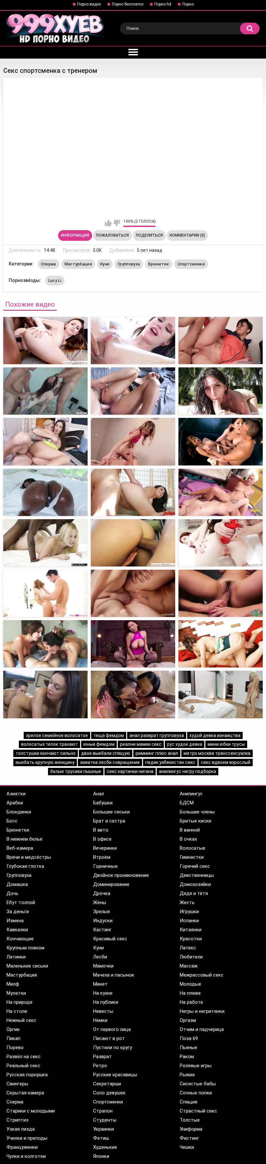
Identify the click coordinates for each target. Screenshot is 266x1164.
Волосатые (192, 848)
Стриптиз (17, 1120)
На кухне (103, 993)
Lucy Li (54, 280)
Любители (191, 957)
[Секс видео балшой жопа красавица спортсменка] (133, 391)
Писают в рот (109, 1038)
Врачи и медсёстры (28, 857)
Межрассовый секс (202, 975)
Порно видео (89, 4)
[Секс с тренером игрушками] (220, 542)
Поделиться (149, 235)
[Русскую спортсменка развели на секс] (45, 391)
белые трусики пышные (75, 771)
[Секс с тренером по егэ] (45, 492)
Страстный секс (198, 1111)
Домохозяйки (195, 884)
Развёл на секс (23, 1056)
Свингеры (17, 1084)
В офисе (102, 839)
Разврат (102, 1056)
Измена (15, 920)
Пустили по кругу (112, 1047)
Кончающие (20, 939)
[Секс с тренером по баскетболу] (133, 694)
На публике (105, 1002)
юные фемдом (99, 744)
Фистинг (189, 1138)
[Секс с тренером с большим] (133, 492)
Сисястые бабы (198, 1084)
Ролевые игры (196, 1066)
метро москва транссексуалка (217, 753)
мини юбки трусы (226, 744)
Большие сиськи (111, 812)
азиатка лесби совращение (110, 762)
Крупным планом (25, 948)
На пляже (190, 993)
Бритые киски (195, 821)
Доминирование (111, 884)
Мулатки (16, 993)
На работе (191, 1002)
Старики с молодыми (30, 1111)
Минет (100, 984)
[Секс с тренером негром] (45, 542)
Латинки (16, 957)
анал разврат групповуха (156, 735)
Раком (187, 1056)
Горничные (105, 866)
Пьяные (188, 1047)
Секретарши (107, 1084)
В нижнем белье (24, 839)
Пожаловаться (112, 235)
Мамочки (103, 966)
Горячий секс (195, 866)
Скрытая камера (25, 1093)
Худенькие (105, 1147)
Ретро (100, 1066)
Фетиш (101, 1138)
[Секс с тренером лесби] (220, 492)
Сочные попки (196, 1093)
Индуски (103, 920)
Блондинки (18, 812)
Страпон (103, 1111)
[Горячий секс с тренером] (45, 643)
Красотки (191, 939)
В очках (188, 839)
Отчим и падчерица (202, 1029)
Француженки (22, 1147)
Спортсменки (191, 264)
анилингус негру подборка (187, 771)
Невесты (103, 1011)
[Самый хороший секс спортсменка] (220, 340)
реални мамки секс (141, 744)
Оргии (12, 1029)
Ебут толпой (20, 902)
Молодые (190, 984)
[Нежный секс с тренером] (45, 593)
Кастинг (102, 930)
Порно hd (162, 4)
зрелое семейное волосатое (57, 735)
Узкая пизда (20, 1129)
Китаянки (190, 930)
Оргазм (188, 1020)
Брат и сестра (109, 821)
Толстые (190, 1120)
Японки (101, 1156)
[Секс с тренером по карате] (133, 643)
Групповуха (129, 264)
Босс (12, 821)
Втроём (101, 857)
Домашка (17, 884)
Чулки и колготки (26, 1156)
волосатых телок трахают (49, 744)
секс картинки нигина (130, 771)
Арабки (14, 803)
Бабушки (103, 803)
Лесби (100, 957)
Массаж (189, 966)
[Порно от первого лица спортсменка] (220, 391)
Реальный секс (23, 1066)
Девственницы (197, 875)
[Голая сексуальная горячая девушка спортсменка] (133, 441)
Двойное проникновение (121, 875)
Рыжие (187, 1075)
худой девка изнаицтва (214, 735)
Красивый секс (110, 939)
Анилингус (191, 794)
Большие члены (197, 812)
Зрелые (101, 911)
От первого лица (112, 1029)
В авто (100, 830)
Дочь (12, 893)
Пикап (13, 1038)
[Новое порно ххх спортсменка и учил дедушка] (220, 441)
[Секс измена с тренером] (220, 593)
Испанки (189, 920)
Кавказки (17, 930)
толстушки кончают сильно (46, 753)
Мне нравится (108, 223)
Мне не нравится (116, 223)
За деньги (17, 911)
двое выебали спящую (105, 753)
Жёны (99, 902)
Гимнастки (192, 857)
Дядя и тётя (194, 893)
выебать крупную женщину (45, 762)
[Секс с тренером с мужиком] (45, 694)
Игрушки (189, 911)
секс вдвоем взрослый (225, 762)
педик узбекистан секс (170, 762)
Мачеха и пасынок (113, 975)
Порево (15, 1047)
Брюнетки (158, 264)
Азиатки (16, 794)
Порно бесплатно (127, 4)
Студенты (104, 1120)
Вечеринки (105, 848)
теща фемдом (108, 735)
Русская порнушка (27, 1075)
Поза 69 (189, 1038)
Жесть (187, 902)
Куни (104, 264)
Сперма (48, 264)
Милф (12, 984)
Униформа (191, 1129)
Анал (98, 794)
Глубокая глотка (25, 866)
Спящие (189, 1102)
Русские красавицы (115, 1075)
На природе (19, 1002)
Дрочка (101, 893)
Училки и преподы (26, 1138)
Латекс (188, 948)
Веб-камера (19, 848)
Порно (188, 4)
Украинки (103, 1129)
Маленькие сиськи (27, 966)
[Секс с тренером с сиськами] (133, 593)
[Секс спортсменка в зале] (133, 340)
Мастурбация (78, 264)
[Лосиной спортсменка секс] (45, 340)
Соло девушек (109, 1093)
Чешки (187, 1147)
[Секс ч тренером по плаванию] (220, 643)
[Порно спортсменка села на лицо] (45, 441)
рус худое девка (184, 744)
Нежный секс (21, 1020)
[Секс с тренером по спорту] (220, 694)
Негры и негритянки (202, 1011)
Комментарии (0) (187, 235)
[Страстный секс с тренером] (133, 542)
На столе (16, 1011)
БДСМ (187, 803)
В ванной (190, 830)
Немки (100, 1020)
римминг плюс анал (157, 753)
